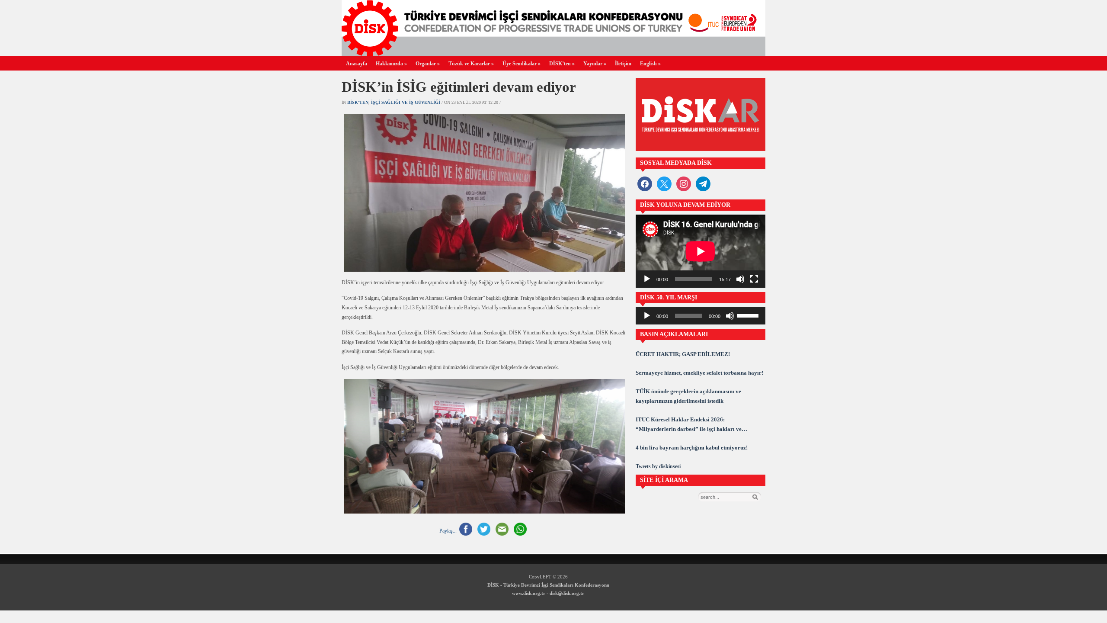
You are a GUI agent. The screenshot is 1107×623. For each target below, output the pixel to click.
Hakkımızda (391, 64)
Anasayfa (356, 64)
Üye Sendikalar (521, 64)
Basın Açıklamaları (674, 334)
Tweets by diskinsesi (658, 466)
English (650, 64)
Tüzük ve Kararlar (471, 64)
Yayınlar (594, 64)
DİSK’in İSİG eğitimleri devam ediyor (459, 87)
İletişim (623, 64)
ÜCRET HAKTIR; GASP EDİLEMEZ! (683, 354)
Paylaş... (448, 531)
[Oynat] (647, 279)
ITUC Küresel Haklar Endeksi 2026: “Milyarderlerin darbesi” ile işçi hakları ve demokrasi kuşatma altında (689, 425)
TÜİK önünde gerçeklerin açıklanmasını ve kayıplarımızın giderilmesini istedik (688, 396)
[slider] (749, 315)
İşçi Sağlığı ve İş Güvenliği (405, 102)
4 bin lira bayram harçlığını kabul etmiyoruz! (692, 447)
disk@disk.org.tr (567, 593)
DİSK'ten (357, 102)
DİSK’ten (562, 64)
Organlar (428, 64)
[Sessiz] (740, 279)
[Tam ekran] (754, 279)
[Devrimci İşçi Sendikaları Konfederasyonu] (553, 54)
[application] (700, 251)
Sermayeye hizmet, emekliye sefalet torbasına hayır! (699, 372)
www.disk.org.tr (528, 593)
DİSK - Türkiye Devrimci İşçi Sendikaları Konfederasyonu (548, 585)
